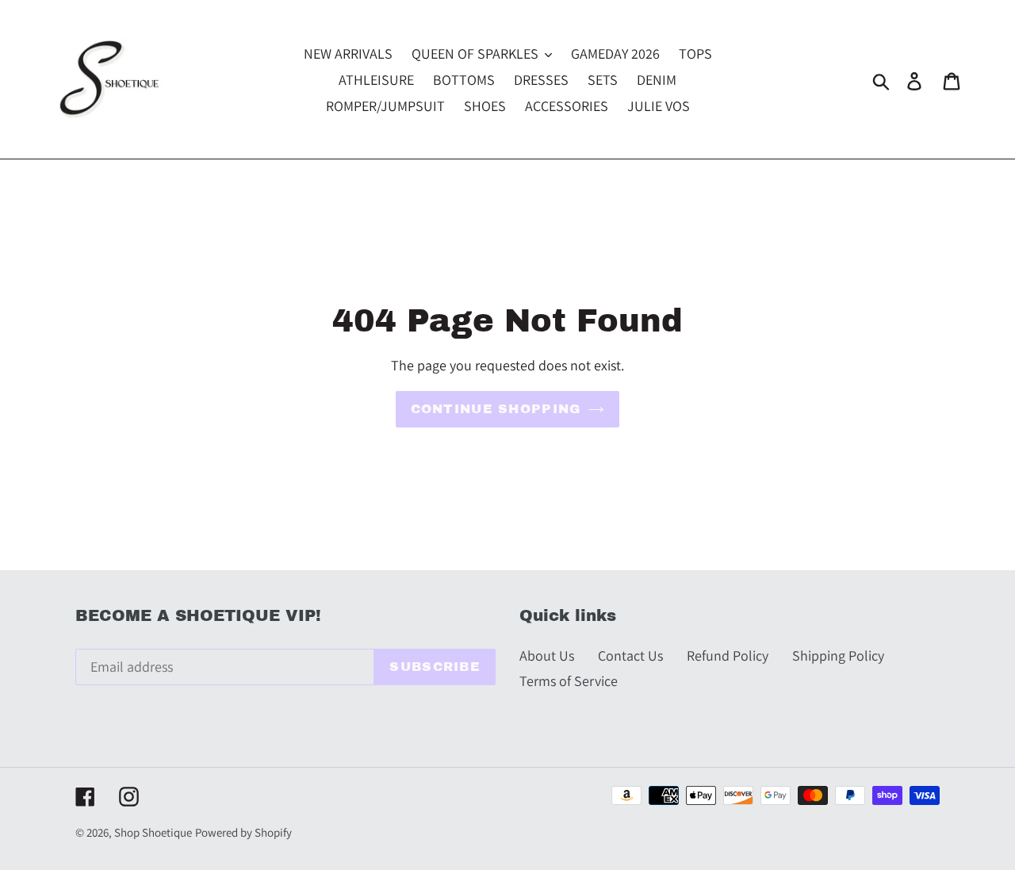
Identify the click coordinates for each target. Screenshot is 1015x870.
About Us (546, 655)
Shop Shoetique (153, 832)
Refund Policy (727, 655)
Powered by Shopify (243, 832)
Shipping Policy (838, 655)
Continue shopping (496, 409)
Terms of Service (568, 681)
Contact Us (630, 655)
